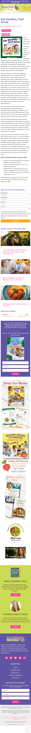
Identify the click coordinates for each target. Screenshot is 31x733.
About (15, 667)
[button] (25, 8)
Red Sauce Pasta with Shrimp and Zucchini (15, 305)
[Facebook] (6, 657)
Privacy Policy (22, 717)
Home (6, 717)
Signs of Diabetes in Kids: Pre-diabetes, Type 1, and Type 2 (14, 279)
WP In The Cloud (19, 724)
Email (3, 202)
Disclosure (16, 719)
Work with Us (15, 672)
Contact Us (15, 678)
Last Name (4, 197)
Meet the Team (15, 670)
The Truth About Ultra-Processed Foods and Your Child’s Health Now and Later (15, 252)
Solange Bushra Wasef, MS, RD (12, 26)
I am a (3, 206)
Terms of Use (13, 717)
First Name (4, 193)
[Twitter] (10, 657)
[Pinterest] (20, 657)
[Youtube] (15, 657)
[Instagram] (24, 657)
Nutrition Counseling (15, 675)
